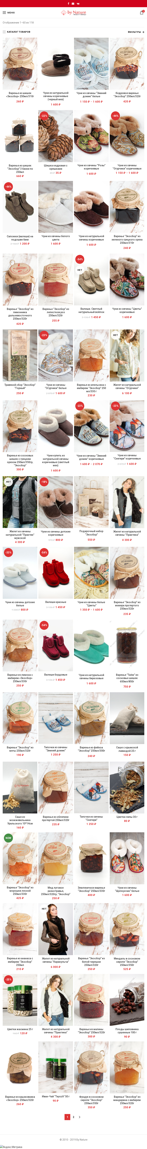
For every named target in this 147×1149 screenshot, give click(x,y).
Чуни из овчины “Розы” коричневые (91, 167)
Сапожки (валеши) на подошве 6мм (20, 238)
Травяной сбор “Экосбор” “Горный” (19, 386)
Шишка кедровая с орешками (55, 167)
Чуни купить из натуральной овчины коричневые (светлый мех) (55, 460)
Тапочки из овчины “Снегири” (91, 818)
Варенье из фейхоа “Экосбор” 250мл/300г (91, 749)
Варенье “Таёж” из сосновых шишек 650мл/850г (127, 678)
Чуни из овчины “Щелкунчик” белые (127, 889)
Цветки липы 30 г (127, 816)
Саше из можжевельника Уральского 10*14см (20, 820)
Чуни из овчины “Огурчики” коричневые (127, 167)
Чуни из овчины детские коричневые (55, 533)
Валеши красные (55, 602)
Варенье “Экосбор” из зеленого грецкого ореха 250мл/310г (127, 239)
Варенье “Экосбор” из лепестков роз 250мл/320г (55, 312)
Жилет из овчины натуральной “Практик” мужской (20, 534)
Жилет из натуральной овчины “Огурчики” (127, 386)
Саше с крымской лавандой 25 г (127, 749)
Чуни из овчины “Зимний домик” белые (91, 95)
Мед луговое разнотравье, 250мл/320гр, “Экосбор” (55, 891)
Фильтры (134, 32)
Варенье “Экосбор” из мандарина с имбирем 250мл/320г (127, 1100)
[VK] (78, 3)
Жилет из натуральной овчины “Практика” (127, 533)
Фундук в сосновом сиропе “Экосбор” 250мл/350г (91, 1100)
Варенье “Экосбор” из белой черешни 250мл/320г (91, 961)
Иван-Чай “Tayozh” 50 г (56, 1096)
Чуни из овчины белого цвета (56, 238)
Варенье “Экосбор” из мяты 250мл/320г (20, 749)
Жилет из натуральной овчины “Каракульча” (56, 960)
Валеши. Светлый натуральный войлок (91, 310)
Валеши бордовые (55, 674)
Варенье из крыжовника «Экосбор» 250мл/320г (20, 1098)
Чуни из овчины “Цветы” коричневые (127, 310)
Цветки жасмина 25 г (20, 1029)
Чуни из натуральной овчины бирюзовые (91, 677)
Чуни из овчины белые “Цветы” (91, 604)
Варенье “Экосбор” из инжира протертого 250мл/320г (127, 605)
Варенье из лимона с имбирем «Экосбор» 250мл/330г (20, 678)
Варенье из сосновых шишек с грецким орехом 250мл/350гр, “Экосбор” (20, 460)
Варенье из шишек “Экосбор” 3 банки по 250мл (20, 168)
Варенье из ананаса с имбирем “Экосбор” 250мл (20, 961)
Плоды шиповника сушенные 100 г (127, 1031)
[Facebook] (68, 3)
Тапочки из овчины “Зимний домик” (55, 749)
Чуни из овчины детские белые (20, 604)
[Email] (72, 3)
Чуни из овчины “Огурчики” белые (56, 386)
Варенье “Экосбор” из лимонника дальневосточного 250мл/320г (20, 314)
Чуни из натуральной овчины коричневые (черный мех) (55, 96)
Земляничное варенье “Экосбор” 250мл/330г (91, 889)
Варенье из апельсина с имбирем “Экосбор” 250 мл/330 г (91, 388)
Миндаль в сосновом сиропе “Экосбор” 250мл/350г (127, 961)
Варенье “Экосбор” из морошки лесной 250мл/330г (20, 890)
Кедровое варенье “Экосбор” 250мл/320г (127, 95)
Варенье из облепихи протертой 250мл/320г (55, 818)
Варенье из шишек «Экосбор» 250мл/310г (20, 95)
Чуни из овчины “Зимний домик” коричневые (91, 457)
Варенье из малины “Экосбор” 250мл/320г (91, 1031)
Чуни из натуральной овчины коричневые (91, 238)
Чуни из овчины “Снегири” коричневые (127, 457)
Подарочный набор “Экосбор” (91, 533)
